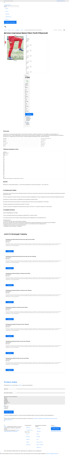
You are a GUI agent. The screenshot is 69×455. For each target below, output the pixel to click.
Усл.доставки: (28, 116)
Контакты (7, 19)
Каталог (6, 11)
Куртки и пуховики (40, 444)
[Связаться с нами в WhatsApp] (7, 3)
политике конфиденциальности (52, 453)
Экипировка (28, 444)
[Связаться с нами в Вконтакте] (6, 3)
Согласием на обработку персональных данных (43, 418)
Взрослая (7, 406)
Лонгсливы (39, 428)
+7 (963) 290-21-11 (7, 5)
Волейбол (28, 439)
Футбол (27, 433)
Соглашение (15, 431)
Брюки (38, 433)
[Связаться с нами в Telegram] (4, 3)
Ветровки (38, 436)
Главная (6, 8)
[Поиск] (5, 6)
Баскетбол (28, 436)
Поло (37, 439)
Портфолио (28, 427)
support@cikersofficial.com (56, 431)
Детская (6, 407)
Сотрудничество (8, 16)
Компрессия (39, 447)
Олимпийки (39, 431)
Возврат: (27, 122)
